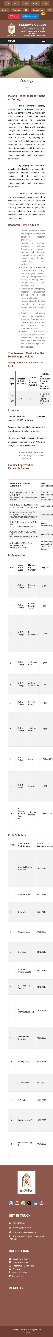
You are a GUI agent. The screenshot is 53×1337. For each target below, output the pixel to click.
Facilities (16, 10)
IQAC (45, 4)
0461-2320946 (19, 1223)
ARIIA (26, 4)
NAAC (35, 4)
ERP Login (14, 16)
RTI (50, 10)
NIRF (16, 4)
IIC (26, 10)
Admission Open (30, 16)
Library (4, 10)
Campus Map (38, 10)
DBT (7, 4)
